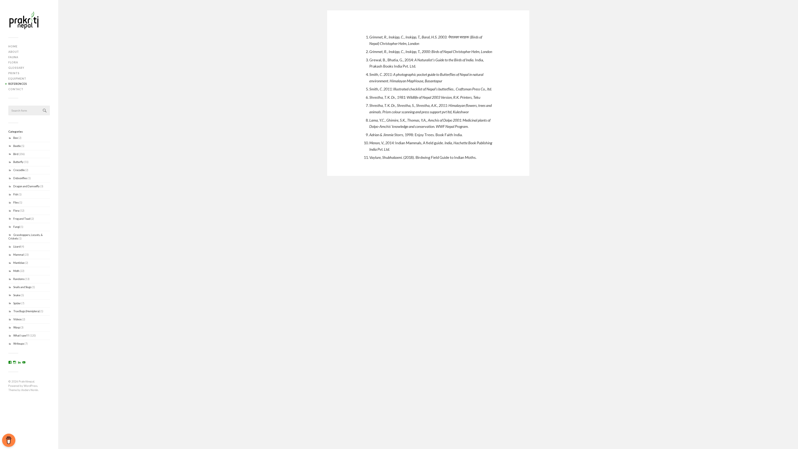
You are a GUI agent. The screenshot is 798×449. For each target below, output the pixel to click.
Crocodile (19, 170)
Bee (15, 137)
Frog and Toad (21, 218)
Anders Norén (29, 390)
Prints (14, 73)
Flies (16, 202)
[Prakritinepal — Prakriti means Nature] (29, 20)
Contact (15, 89)
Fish (15, 194)
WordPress (30, 385)
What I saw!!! (21, 335)
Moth (16, 271)
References (17, 83)
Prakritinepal (26, 381)
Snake (16, 295)
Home (12, 46)
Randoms (19, 279)
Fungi (16, 226)
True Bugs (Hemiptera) (26, 311)
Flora (13, 62)
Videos (17, 319)
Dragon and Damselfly (26, 186)
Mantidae (19, 262)
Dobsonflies (20, 178)
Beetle (17, 146)
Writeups (18, 343)
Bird (15, 154)
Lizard (17, 246)
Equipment (17, 78)
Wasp (16, 327)
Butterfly (18, 162)
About (13, 51)
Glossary (16, 67)
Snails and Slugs (22, 287)
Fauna (13, 57)
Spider (17, 303)
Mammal (18, 254)
